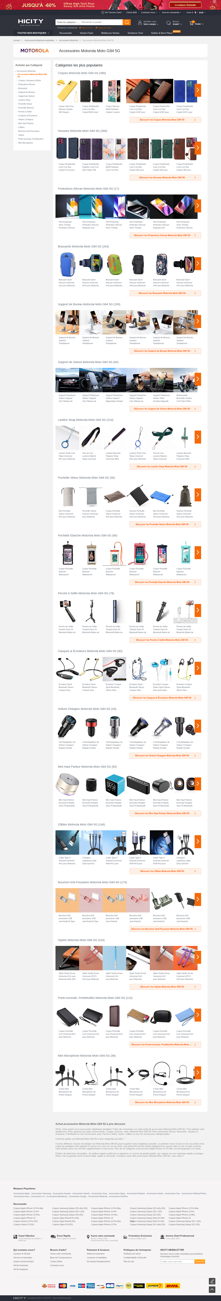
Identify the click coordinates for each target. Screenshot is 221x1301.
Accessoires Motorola (68, 40)
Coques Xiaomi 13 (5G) (23, 1224)
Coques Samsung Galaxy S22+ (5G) (146, 1211)
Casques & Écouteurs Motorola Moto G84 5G (87, 651)
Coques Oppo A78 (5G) (62, 1224)
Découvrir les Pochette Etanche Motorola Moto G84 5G (162, 582)
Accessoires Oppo (117, 1193)
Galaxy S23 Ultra (104, 28)
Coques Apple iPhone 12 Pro (104, 1224)
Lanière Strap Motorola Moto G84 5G (82, 419)
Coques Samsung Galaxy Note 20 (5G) (147, 1221)
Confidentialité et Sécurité (135, 1258)
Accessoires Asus (21, 1196)
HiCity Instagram (20, 1269)
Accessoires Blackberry (57, 1196)
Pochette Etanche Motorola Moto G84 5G (84, 535)
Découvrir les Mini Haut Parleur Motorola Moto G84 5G (162, 813)
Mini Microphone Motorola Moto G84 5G (84, 1055)
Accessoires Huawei (62, 1193)
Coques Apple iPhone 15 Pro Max (28, 1208)
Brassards (22, 88)
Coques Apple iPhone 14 (102, 1218)
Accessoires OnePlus (118, 1196)
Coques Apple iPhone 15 (24, 1218)
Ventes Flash (86, 33)
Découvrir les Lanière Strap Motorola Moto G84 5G (162, 466)
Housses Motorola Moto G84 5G (79, 130)
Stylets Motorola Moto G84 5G (77, 940)
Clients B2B (131, 12)
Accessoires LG (38, 1196)
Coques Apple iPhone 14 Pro (104, 1211)
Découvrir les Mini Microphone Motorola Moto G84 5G (162, 1102)
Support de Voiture (26, 96)
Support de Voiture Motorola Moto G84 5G (85, 362)
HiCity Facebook (20, 1265)
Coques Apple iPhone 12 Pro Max (106, 1221)
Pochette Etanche (26, 108)
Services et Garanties (22, 1258)
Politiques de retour (132, 1254)
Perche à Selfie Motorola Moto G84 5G (83, 593)
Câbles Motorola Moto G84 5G (77, 824)
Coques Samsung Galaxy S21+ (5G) (185, 1221)
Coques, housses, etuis (117, 1131)
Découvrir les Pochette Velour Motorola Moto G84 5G (162, 524)
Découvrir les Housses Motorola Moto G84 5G (162, 177)
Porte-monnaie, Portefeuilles (30, 139)
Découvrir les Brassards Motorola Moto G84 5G (162, 293)
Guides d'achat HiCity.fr (23, 1261)
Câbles (21, 127)
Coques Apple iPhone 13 (180, 1218)
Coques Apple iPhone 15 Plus (26, 1215)
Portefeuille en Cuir (75, 1134)
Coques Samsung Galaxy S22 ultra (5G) (147, 1208)
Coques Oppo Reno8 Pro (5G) (65, 1218)
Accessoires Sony (99, 1193)
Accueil (16, 40)
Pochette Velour (25, 104)
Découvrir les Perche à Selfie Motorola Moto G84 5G (162, 640)
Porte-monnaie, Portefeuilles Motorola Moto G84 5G (91, 997)
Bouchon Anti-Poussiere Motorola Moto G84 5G (88, 882)
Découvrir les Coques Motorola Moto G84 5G (162, 120)
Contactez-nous (57, 1265)
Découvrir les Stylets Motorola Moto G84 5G (162, 987)
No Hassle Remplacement (98, 1261)
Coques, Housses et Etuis (29, 80)
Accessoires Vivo (172, 1193)
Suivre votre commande (60, 1254)
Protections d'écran (26, 84)
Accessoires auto (93, 1134)
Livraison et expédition (97, 1258)
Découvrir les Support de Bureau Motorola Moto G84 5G (162, 351)
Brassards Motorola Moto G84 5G (79, 246)
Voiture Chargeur (25, 119)
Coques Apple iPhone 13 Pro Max (184, 1208)
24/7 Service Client (113, 12)
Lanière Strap (24, 100)
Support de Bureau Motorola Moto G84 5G (85, 304)
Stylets (21, 135)
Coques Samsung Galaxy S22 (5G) (145, 1215)
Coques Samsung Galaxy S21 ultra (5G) (147, 1224)
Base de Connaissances (61, 1258)
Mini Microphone (25, 143)
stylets (121, 1134)
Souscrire (199, 1261)
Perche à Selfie (25, 112)
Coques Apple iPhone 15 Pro (26, 1211)
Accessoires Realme (136, 1193)
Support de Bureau (26, 92)
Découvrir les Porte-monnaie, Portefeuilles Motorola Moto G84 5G (164, 1044)
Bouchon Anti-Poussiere (28, 131)
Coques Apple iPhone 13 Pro (181, 1211)
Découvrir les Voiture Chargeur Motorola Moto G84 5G (162, 755)
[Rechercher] (127, 22)
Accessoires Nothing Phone (194, 1193)
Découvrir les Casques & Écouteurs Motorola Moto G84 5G (162, 698)
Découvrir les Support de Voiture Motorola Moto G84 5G (162, 409)
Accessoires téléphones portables (39, 40)
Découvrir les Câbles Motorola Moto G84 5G (162, 871)
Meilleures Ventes (110, 33)
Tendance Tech (135, 33)
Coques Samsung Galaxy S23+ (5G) (68, 1211)
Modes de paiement (95, 1254)
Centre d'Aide (56, 1261)
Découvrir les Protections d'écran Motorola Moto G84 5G (162, 235)
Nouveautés (66, 33)
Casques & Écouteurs (27, 115)
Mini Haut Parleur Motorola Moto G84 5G (84, 766)
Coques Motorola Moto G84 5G (78, 73)
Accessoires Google (78, 1196)
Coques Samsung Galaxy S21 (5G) (184, 1224)
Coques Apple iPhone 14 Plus (104, 1215)
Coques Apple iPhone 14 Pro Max (106, 1208)
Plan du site (129, 1261)
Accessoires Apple (21, 1193)
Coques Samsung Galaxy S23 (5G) (67, 1215)
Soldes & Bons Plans (161, 33)
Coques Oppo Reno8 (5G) (63, 1221)
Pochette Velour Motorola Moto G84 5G (83, 477)
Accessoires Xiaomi (81, 1193)
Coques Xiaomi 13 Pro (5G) (25, 1221)
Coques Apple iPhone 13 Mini (182, 1215)
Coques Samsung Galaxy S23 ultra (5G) (70, 1208)
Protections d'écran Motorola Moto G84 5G (85, 188)
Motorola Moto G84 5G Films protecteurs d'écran (153, 1131)
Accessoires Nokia (155, 1193)
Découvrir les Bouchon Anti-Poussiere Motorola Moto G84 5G (162, 929)
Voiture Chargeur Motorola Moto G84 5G (84, 708)
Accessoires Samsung (41, 1193)
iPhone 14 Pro (87, 28)
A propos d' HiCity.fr (21, 1254)
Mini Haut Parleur (26, 123)
